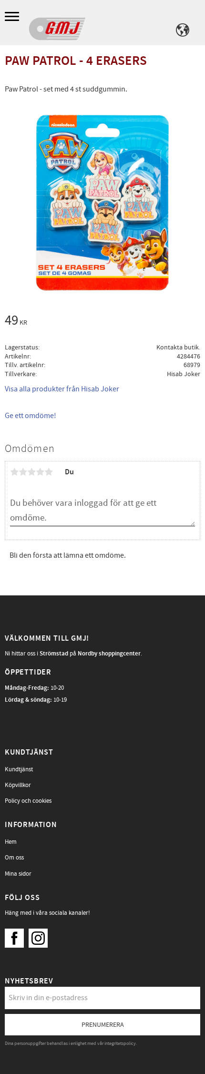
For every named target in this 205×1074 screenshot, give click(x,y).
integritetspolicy (120, 1043)
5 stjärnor (48, 472)
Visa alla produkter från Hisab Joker (62, 389)
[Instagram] (40, 935)
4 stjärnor (40, 472)
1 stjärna (14, 472)
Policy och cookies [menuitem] (28, 801)
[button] (13, 17)
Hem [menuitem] (11, 842)
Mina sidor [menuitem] (18, 874)
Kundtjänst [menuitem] (19, 769)
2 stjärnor (23, 472)
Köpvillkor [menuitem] (18, 785)
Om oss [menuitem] (14, 857)
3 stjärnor (31, 472)
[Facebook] (17, 935)
